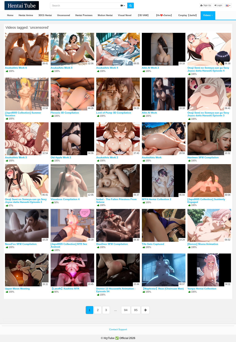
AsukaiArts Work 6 (16, 67)
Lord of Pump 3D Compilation (113, 112)
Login (219, 5)
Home (10, 15)
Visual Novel (124, 15)
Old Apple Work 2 (61, 157)
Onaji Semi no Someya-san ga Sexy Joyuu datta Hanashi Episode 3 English (208, 115)
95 (136, 310)
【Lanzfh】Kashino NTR (65, 288)
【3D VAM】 (143, 15)
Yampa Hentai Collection (201, 288)
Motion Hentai (105, 15)
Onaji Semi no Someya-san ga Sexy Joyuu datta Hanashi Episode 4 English (208, 70)
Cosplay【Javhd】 (188, 15)
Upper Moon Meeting (17, 288)
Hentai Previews (83, 15)
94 (126, 310)
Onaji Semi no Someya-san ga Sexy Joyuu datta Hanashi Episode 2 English (26, 202)
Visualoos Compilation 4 (65, 199)
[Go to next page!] (145, 310)
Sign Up (207, 5)
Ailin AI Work (149, 112)
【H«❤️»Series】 (164, 15)
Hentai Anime (26, 15)
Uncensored (63, 15)
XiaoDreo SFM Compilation (112, 244)
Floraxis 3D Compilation (65, 112)
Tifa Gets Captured (153, 244)
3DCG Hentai (45, 15)
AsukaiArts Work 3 (16, 157)
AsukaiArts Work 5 (61, 67)
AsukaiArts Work (152, 157)
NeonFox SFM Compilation (21, 244)
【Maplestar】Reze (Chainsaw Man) (163, 288)
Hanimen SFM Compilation (203, 157)
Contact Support (118, 329)
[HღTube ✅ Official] (21, 5)
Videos (207, 15)
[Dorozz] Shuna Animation (202, 244)
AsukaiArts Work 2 (107, 157)
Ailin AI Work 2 (150, 67)
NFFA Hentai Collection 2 (156, 199)
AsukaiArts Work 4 (107, 67)
